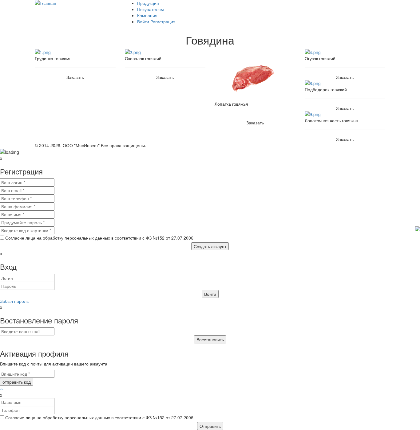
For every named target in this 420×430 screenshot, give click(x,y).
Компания (147, 15)
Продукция (148, 3)
